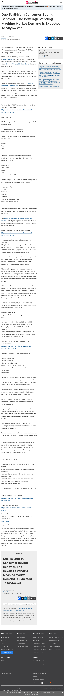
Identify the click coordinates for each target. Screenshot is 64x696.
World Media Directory (41, 6)
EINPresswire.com (8, 59)
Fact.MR (3, 38)
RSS (50, 6)
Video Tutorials (5, 667)
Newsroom (36, 667)
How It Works (5, 637)
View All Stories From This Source (49, 86)
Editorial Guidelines (6, 664)
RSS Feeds (52, 643)
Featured (36, 640)
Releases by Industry (39, 643)
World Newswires (22, 640)
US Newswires (21, 643)
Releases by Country (39, 646)
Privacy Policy (5, 690)
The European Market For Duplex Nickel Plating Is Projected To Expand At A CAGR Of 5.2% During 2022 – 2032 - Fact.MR (49, 82)
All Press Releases (38, 637)
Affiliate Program (54, 640)
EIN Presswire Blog (38, 664)
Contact (35, 676)
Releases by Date (38, 652)
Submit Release (7, 652)
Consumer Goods (22, 608)
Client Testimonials (6, 670)
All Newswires (21, 637)
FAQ (2, 660)
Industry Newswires (22, 646)
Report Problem (6, 673)
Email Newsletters (57, 6)
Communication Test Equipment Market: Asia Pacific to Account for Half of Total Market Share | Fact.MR (50, 68)
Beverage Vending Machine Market (17, 64)
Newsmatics (52, 688)
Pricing (3, 643)
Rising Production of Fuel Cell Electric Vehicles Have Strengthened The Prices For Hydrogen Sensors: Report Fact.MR (50, 74)
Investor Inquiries (38, 670)
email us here (5, 521)
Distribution (4, 646)
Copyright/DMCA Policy (22, 688)
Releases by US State (39, 649)
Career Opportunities (39, 673)
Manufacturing (19, 610)
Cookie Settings (16, 690)
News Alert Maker (54, 649)
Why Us (3, 640)
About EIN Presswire (39, 660)
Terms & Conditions (6, 688)
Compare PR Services (7, 649)
